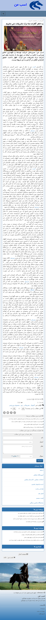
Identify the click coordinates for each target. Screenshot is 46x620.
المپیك (33, 405)
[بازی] (23, 576)
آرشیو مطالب (42, 614)
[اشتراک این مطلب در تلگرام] (14, 412)
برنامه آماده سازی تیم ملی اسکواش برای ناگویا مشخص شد (30, 513)
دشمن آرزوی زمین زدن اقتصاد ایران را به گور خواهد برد (30, 516)
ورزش (32, 130)
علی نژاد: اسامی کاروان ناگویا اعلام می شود (33, 424)
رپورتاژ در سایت (41, 611)
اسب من (20, 4)
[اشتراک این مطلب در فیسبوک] (11, 412)
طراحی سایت (39, 489)
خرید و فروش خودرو (37, 484)
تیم (22, 405)
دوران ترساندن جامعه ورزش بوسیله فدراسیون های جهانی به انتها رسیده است (26, 419)
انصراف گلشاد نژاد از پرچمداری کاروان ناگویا (33, 427)
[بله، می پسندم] (23, 408)
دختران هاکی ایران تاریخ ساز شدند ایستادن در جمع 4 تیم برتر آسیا (28, 519)
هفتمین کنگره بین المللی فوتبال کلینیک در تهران (32, 535)
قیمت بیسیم (39, 498)
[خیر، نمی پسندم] (14, 408)
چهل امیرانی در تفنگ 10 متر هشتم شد (34, 522)
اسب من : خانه (9, 557)
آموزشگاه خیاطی (38, 475)
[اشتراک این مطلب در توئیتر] (7, 412)
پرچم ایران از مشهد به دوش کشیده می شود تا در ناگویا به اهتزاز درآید (27, 422)
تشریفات (27, 405)
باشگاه (32, 290)
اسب (34, 67)
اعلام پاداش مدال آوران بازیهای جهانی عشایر (33, 537)
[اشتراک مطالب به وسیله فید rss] (4, 412)
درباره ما (43, 608)
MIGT (41, 470)
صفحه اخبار (22, 554)
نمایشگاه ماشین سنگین (36, 503)
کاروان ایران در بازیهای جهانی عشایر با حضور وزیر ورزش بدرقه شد (28, 532)
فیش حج (41, 493)
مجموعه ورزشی (14, 405)
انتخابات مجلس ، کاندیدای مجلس (33, 479)
